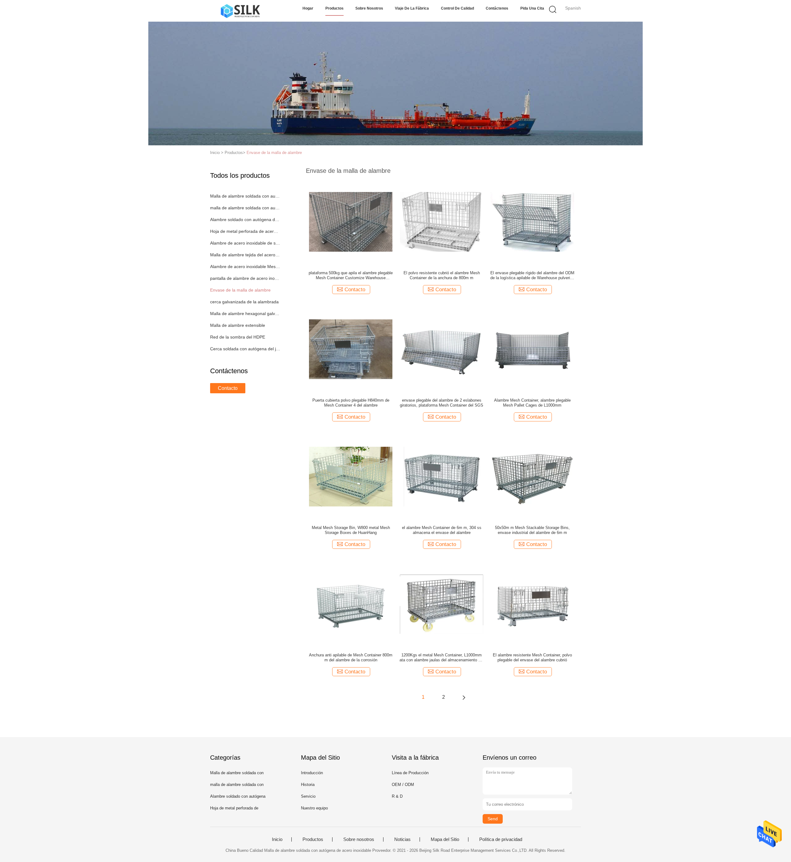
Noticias (402, 839)
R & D (397, 796)
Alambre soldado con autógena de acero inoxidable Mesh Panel (245, 219)
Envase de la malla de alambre (274, 152)
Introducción (312, 772)
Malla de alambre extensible (237, 325)
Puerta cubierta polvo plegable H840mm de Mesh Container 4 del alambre (350, 403)
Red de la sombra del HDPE (237, 337)
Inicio (277, 839)
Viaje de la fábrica (412, 8)
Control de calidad (457, 8)
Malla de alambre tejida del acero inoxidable (245, 254)
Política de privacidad (500, 839)
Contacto (228, 388)
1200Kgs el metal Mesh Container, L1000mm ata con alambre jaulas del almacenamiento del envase (442, 658)
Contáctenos (497, 8)
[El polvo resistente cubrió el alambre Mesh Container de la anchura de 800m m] (441, 221)
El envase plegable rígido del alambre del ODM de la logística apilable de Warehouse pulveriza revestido (532, 275)
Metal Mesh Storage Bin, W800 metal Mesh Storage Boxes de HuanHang (351, 530)
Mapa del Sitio (445, 839)
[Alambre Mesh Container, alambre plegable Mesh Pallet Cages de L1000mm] (532, 349)
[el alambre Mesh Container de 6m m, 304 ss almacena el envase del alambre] (441, 476)
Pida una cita (532, 8)
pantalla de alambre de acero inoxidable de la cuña (245, 278)
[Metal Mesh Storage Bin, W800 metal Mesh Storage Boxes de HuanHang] (350, 476)
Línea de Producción (410, 772)
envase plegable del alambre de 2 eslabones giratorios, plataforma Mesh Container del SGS (441, 403)
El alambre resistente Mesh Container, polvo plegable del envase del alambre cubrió (532, 657)
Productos (334, 8)
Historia (308, 784)
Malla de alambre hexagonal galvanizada (245, 313)
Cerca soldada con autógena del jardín (245, 348)
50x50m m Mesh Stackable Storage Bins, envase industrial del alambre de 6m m (532, 530)
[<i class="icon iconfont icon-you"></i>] (463, 697)
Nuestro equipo (314, 808)
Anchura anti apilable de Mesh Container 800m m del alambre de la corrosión (350, 657)
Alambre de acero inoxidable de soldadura (245, 243)
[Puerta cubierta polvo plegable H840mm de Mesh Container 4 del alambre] (350, 349)
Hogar (307, 8)
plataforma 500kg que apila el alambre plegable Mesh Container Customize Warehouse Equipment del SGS (351, 275)
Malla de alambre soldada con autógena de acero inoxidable (245, 196)
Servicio (308, 796)
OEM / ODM (403, 784)
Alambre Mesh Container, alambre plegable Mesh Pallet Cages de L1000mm (532, 403)
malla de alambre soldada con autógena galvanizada (245, 207)
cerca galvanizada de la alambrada (244, 301)
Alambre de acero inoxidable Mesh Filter (245, 266)
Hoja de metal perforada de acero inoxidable (245, 231)
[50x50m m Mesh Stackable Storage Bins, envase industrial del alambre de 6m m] (532, 476)
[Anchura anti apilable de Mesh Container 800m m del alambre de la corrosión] (350, 603)
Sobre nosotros (369, 8)
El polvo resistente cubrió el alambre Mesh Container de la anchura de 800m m (442, 275)
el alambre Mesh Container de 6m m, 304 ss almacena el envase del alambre (441, 530)
